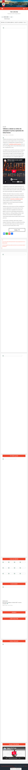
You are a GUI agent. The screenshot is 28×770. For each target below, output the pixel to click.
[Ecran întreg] (23, 758)
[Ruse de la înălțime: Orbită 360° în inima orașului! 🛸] (14, 593)
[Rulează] (4, 758)
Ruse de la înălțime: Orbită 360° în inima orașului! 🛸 (12, 603)
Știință (4, 126)
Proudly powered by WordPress (7, 766)
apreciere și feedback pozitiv (16, 198)
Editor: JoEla (5, 135)
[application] (14, 753)
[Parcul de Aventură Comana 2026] (25, 22)
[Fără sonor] (21, 758)
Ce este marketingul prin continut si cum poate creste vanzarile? (13, 246)
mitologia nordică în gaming (15, 144)
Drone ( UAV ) (5, 600)
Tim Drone (14, 12)
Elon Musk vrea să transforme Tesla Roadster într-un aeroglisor (13, 242)
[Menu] (2, 8)
